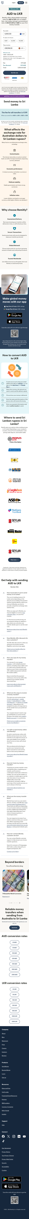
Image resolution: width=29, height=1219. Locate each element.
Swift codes (5, 1092)
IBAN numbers (6, 1103)
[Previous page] (9, 903)
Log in (13, 2)
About (3, 1033)
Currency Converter (7, 1107)
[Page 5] (18, 903)
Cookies (4, 1170)
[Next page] (20, 903)
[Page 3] (14, 903)
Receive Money (6, 1070)
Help (3, 1125)
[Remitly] (2, 2)
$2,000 (13, 40)
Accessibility (5, 1166)
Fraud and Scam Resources (9, 1095)
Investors (4, 1052)
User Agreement (6, 1148)
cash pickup (15, 699)
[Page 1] (11, 903)
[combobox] (23, 48)
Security (4, 1163)
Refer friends (5, 1110)
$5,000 (21, 40)
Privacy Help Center (7, 1159)
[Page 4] (16, 903)
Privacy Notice (6, 1152)
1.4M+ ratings (15, 309)
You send (5, 30)
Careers (4, 1048)
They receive (6, 45)
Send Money (5, 1066)
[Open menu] (26, 2)
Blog (3, 1037)
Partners (4, 1099)
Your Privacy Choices (8, 1155)
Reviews (4, 1055)
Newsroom (5, 1041)
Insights (4, 1114)
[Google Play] (14, 315)
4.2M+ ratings (15, 306)
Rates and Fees (6, 1088)
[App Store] (14, 321)
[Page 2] (13, 903)
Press (3, 1044)
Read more (6, 896)
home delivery (17, 700)
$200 (5, 40)
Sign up (21, 2)
